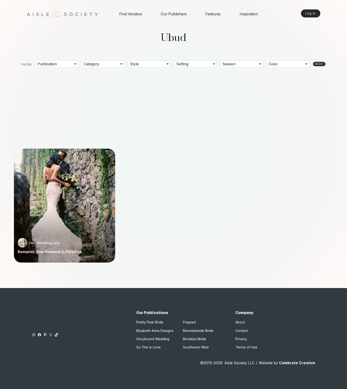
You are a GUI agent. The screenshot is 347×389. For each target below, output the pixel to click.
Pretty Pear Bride (149, 322)
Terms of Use (246, 347)
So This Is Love (148, 347)
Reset (319, 64)
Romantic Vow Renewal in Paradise (50, 252)
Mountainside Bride (198, 331)
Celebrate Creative (297, 363)
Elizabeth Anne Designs (155, 331)
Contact (241, 331)
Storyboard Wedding (152, 339)
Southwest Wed (195, 347)
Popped (189, 322)
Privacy (241, 339)
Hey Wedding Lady (45, 243)
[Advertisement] (173, 105)
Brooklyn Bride (194, 339)
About (240, 322)
